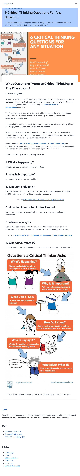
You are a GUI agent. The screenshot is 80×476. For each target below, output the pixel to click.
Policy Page (9, 453)
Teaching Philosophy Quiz (15, 437)
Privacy (8, 455)
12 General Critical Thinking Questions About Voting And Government (43, 235)
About (4, 409)
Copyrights (9, 463)
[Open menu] (76, 3)
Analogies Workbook (13, 431)
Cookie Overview (11, 458)
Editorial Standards (12, 466)
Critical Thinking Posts (13, 8)
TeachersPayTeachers (13, 434)
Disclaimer (9, 460)
